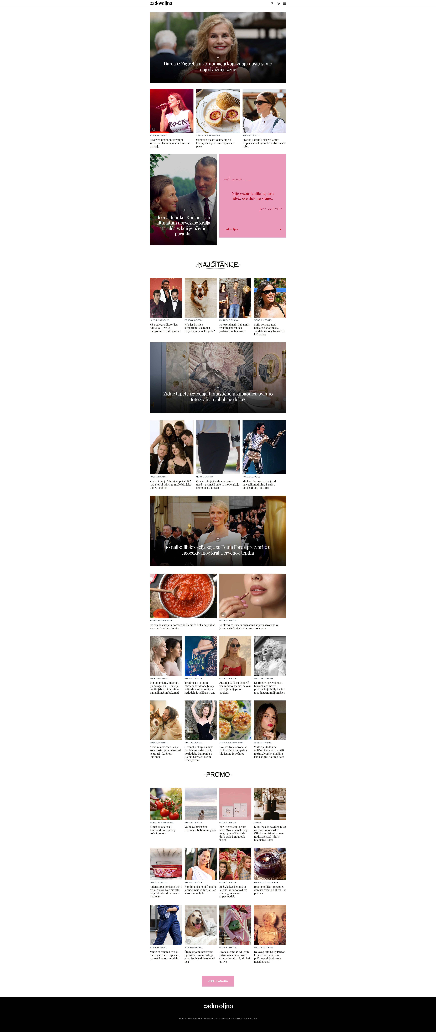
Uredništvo (208, 1018)
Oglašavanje (237, 1018)
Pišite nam (183, 1018)
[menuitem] (278, 3)
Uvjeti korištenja (195, 1018)
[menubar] (278, 3)
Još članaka (218, 981)
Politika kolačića (250, 1018)
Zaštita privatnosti (222, 1018)
